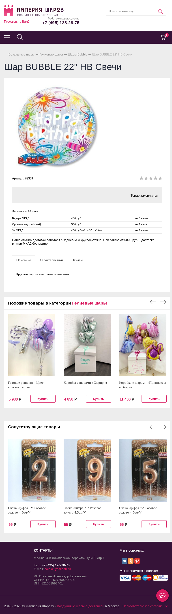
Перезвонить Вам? (16, 21)
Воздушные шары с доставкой (80, 606)
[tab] (23, 259)
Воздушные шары (21, 54)
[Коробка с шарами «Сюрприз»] (87, 345)
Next (163, 302)
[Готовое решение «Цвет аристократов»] (32, 345)
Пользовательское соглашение (145, 606)
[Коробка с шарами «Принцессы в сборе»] (143, 345)
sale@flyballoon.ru (58, 569)
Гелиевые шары (51, 54)
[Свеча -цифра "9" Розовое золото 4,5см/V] (87, 470)
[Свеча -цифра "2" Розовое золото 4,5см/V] (32, 470)
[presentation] (23, 260)
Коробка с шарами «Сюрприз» (86, 382)
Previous (153, 302)
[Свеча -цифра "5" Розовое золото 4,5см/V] (143, 470)
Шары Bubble (77, 54)
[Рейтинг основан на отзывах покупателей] (151, 179)
